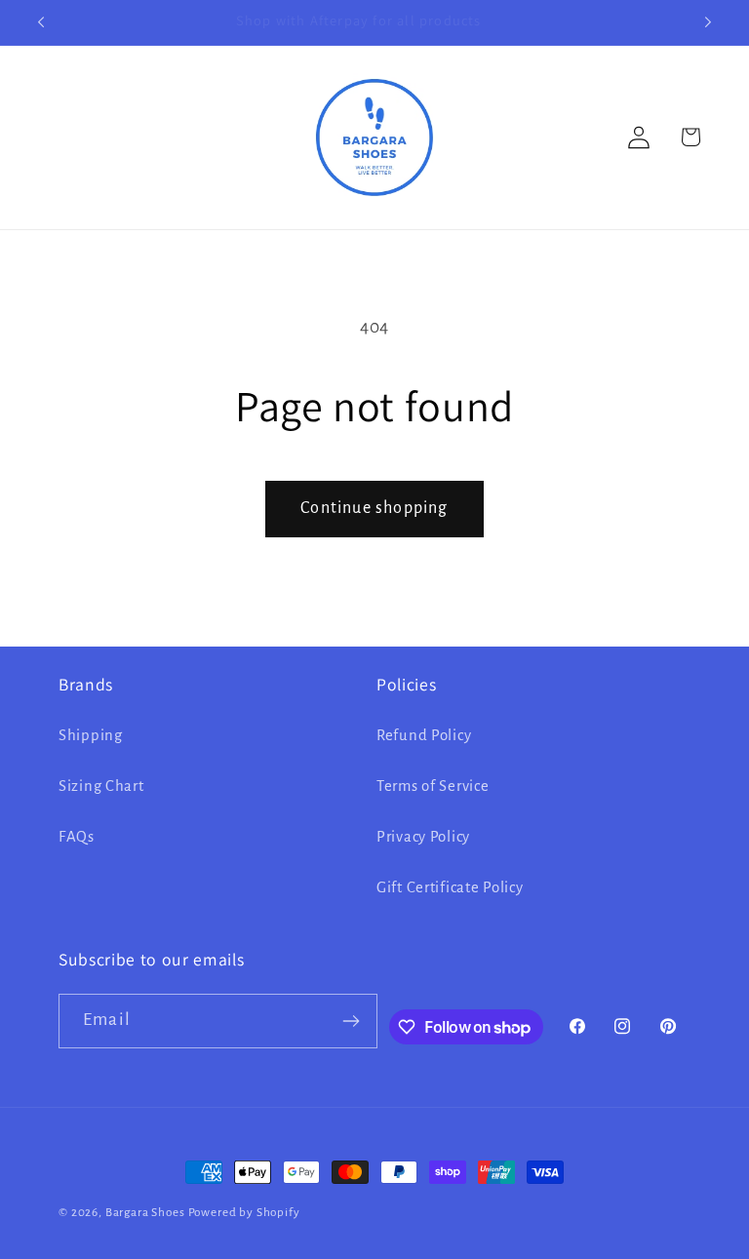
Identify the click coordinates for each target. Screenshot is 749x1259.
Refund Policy (423, 735)
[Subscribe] (351, 1021)
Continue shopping (374, 508)
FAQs (77, 837)
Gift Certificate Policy (450, 887)
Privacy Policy (423, 837)
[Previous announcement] (41, 22)
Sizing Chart (101, 786)
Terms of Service (433, 786)
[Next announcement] (708, 22)
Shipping (91, 735)
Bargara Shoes (145, 1212)
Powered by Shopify (244, 1212)
